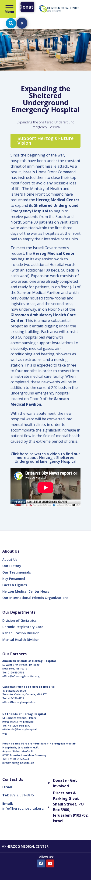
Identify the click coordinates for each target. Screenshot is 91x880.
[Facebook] (41, 863)
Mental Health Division (20, 639)
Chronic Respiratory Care (22, 627)
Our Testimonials (16, 572)
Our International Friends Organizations (35, 597)
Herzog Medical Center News (25, 591)
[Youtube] (50, 863)
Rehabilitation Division (20, 633)
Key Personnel (13, 578)
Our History (11, 566)
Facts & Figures (14, 585)
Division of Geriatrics (19, 620)
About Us (9, 559)
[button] (11, 23)
